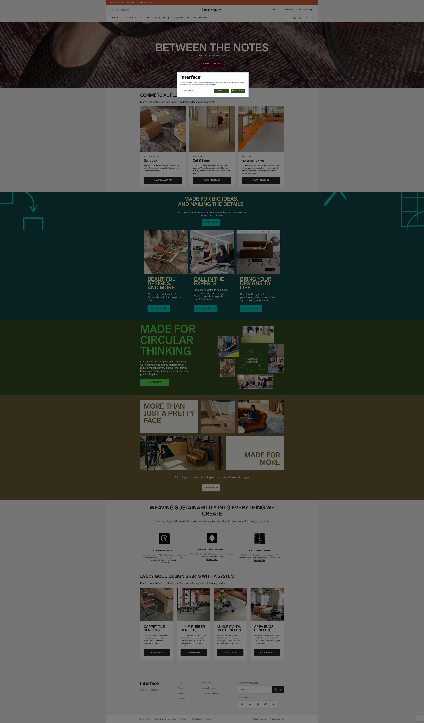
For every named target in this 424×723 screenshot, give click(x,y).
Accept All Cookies (238, 90)
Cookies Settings (188, 90)
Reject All (221, 90)
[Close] (245, 75)
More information (210, 84)
